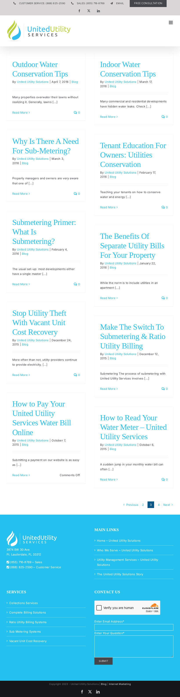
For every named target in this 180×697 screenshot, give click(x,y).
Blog (75, 81)
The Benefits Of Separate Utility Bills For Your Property (132, 246)
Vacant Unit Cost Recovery (28, 641)
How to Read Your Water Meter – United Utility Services (133, 427)
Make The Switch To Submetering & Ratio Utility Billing (133, 336)
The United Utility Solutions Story (120, 574)
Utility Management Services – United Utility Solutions (127, 562)
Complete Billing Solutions (27, 612)
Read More (20, 112)
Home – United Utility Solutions (118, 540)
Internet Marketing (120, 684)
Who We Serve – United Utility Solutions (125, 550)
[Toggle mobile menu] (171, 22)
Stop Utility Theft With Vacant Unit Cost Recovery (39, 322)
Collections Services (23, 603)
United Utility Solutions (33, 81)
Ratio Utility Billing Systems (28, 622)
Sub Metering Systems (25, 631)
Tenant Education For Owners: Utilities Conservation (133, 155)
